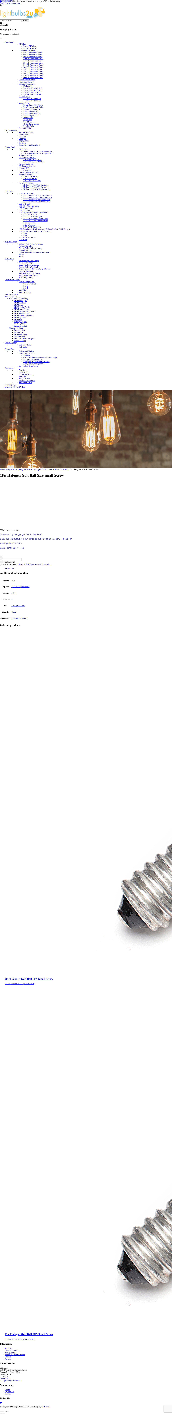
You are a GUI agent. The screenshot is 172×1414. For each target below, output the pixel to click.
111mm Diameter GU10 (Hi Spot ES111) (38, 153)
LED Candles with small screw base (36, 202)
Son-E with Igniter (30, 284)
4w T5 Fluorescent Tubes (32, 52)
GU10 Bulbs (23, 149)
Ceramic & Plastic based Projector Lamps (34, 252)
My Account (10, 3)
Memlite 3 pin (28, 126)
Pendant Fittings (20, 341)
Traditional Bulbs (11, 130)
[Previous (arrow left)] (1, 1413)
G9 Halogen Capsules (27, 166)
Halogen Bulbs (10, 147)
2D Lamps (27, 86)
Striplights (22, 139)
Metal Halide (23, 290)
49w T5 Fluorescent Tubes (33, 73)
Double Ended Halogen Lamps (30, 248)
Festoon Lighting (20, 326)
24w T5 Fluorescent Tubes (33, 65)
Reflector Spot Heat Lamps (29, 261)
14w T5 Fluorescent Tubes (33, 61)
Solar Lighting (10, 385)
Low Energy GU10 (30, 111)
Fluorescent (9, 42)
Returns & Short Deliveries (15, 1355)
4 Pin (25, 235)
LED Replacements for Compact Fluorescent (35, 231)
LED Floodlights (20, 301)
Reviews (8, 1359)
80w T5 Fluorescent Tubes (33, 78)
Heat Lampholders (25, 278)
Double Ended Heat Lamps (29, 265)
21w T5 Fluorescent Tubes (33, 63)
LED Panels (18, 305)
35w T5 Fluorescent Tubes (33, 69)
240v (13, 593)
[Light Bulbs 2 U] (22, 18)
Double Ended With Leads (28, 267)
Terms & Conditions (12, 1350)
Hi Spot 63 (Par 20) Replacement (35, 185)
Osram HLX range (26, 250)
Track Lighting (19, 324)
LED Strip (18, 320)
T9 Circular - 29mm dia (32, 101)
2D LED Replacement (27, 238)
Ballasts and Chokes (26, 351)
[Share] (6, 1411)
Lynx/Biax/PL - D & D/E (32, 88)
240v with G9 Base (30, 177)
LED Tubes (23, 240)
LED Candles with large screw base (36, 200)
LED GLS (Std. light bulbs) (29, 206)
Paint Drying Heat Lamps (28, 275)
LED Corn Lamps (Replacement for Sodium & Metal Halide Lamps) (44, 229)
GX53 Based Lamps (31, 124)
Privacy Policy (10, 1353)
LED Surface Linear (21, 313)
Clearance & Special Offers (15, 387)
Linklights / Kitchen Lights (24, 339)
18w (13, 580)
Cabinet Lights (19, 336)
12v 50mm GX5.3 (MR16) (33, 162)
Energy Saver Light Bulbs (33, 105)
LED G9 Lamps (29, 223)
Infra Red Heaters (25, 383)
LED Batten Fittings (21, 309)
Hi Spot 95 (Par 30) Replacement (35, 187)
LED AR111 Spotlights (32, 227)
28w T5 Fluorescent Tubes (33, 67)
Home (2, 470)
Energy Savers (24, 103)
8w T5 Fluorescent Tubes (32, 57)
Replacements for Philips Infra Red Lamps (34, 269)
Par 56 (21, 254)
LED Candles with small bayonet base (37, 198)
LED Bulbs (9, 191)
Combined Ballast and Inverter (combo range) (40, 357)
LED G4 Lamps (29, 225)
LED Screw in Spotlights (32, 217)
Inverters (26, 355)
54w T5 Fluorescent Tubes (33, 76)
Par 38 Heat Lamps (26, 263)
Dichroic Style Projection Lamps (31, 244)
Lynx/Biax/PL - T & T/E (32, 90)
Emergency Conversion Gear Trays (36, 362)
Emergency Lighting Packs (33, 364)
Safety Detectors (25, 379)
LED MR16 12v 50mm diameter (35, 219)
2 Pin (25, 233)
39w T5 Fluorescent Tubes (33, 71)
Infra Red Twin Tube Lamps (29, 273)
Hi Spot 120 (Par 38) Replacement (36, 189)
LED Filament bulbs (26, 208)
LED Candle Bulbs (26, 193)
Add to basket (9, 562)
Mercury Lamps (25, 292)
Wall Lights (23, 347)
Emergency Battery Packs (32, 360)
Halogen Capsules (25, 174)
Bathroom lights (20, 330)
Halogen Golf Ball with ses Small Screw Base (51, 470)
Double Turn (28, 118)
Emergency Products (26, 353)
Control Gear (9, 349)
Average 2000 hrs (18, 606)
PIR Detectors (24, 372)
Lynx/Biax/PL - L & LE (32, 92)
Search (25, 21)
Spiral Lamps (28, 122)
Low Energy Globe (30, 116)
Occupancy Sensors (26, 374)
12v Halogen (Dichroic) (27, 158)
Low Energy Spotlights (32, 113)
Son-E (25, 286)
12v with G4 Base (30, 179)
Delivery (8, 1357)
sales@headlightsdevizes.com (11, 1381)
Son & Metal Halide (12, 280)
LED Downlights (20, 334)
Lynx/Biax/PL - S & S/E (32, 94)
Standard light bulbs (26, 132)
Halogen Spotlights (26, 183)
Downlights (18, 332)
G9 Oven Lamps (25, 170)
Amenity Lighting (20, 322)
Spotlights (22, 143)
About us (8, 1348)
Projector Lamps (11, 242)
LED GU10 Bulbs (30, 214)
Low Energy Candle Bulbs (33, 107)
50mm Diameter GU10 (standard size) (37, 151)
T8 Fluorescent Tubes (27, 80)
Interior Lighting (11, 296)
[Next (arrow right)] (3, 1413)
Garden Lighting (11, 343)
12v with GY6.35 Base (32, 181)
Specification (9, 568)
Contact (18, 3)
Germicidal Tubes (25, 128)
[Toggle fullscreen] (3, 1411)
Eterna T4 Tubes (29, 48)
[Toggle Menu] (1, 38)
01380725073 (7, 1)
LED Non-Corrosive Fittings (24, 311)
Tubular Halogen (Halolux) (29, 172)
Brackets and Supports (27, 381)
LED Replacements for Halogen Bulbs (33, 212)
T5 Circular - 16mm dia (32, 99)
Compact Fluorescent (26, 84)
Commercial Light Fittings (19, 299)
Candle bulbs (23, 134)
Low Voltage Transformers (28, 366)
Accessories (9, 368)
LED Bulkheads (20, 303)
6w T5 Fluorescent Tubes (32, 55)
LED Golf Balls (25, 204)
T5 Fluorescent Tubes (27, 50)
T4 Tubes (22, 44)
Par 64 (21, 256)
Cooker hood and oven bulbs (29, 145)
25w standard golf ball (19, 618)
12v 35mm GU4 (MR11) (32, 160)
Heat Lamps (9, 259)
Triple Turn (27, 120)
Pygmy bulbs (23, 141)
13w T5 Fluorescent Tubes (33, 59)
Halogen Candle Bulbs (27, 156)
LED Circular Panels (21, 307)
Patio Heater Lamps (26, 271)
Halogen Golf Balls (26, 164)
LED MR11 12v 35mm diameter (35, 221)
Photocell (22, 376)
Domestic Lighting (16, 328)
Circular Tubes (24, 97)
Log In (2, 3)
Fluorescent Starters (26, 82)
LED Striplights (24, 210)
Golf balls (22, 137)
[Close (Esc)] (8, 1411)
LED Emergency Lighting (23, 315)
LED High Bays (20, 317)
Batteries (22, 370)
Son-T (25, 288)
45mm (13, 612)
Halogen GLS (24, 168)
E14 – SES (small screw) (20, 587)
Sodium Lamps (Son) (27, 282)
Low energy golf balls (31, 109)
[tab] (88, 568)
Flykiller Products (11, 294)
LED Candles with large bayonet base (37, 195)
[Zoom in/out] (1, 1411)
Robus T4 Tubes (29, 46)
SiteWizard (45, 1407)
